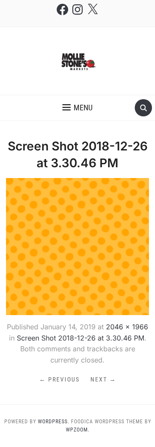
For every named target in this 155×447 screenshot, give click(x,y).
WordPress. (53, 422)
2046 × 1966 (127, 326)
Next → (103, 379)
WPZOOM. (78, 430)
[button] (77, 108)
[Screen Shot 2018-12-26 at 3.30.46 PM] (77, 245)
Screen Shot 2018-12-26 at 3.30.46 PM (80, 338)
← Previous (59, 379)
